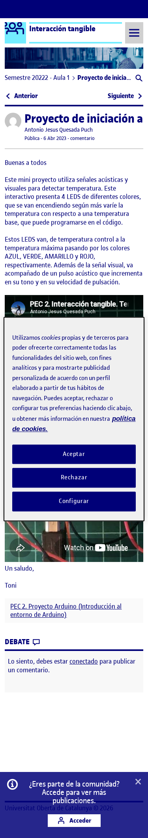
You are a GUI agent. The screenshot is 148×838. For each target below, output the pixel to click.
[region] (74, 419)
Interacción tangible (62, 28)
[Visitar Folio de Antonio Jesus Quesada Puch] (13, 121)
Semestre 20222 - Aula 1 (37, 77)
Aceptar (74, 454)
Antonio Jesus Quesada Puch (58, 130)
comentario (82, 138)
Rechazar (74, 478)
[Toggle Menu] (134, 32)
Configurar (74, 501)
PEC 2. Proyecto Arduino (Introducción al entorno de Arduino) (66, 610)
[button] (138, 78)
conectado (83, 661)
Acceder (79, 820)
